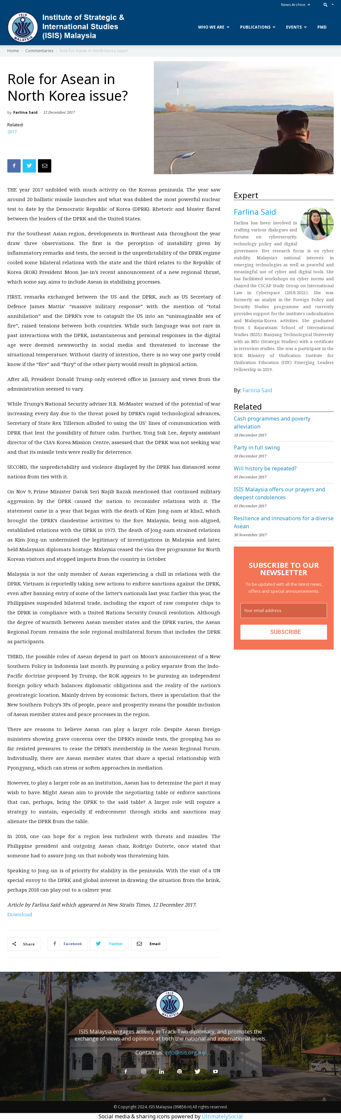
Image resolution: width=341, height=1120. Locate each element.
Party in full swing (257, 447)
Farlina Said (25, 112)
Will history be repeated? (265, 468)
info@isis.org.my (185, 1052)
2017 (12, 132)
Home (13, 51)
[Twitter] (197, 1071)
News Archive (293, 4)
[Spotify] (179, 1071)
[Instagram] (143, 1071)
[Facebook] (125, 1071)
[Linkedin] (161, 1071)
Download (19, 914)
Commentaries (39, 51)
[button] (327, 4)
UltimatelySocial (222, 1116)
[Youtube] (215, 1071)
